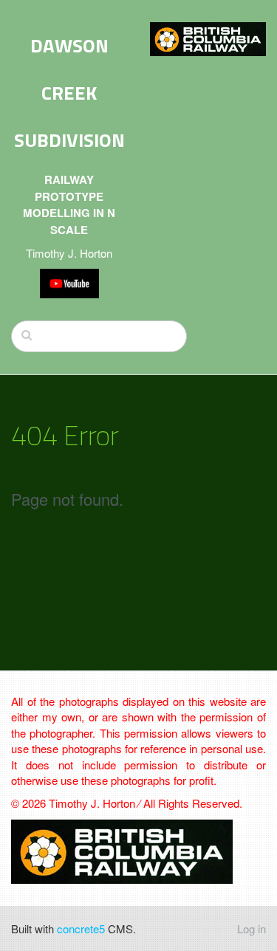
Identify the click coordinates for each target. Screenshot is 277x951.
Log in (251, 928)
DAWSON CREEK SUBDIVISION (69, 92)
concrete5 (81, 928)
